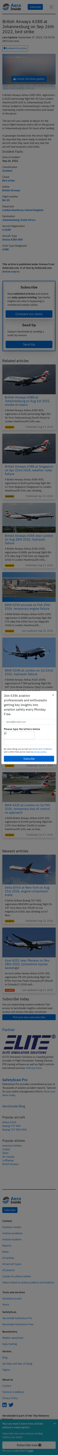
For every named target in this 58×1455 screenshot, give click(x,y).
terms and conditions (42, 749)
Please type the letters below (22, 729)
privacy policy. (40, 752)
